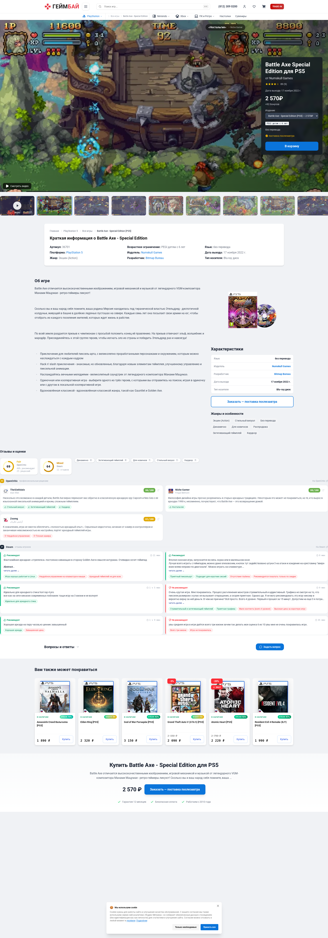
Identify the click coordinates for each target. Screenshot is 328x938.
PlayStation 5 (71, 231)
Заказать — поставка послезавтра (252, 401)
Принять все (209, 927)
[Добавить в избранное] (69, 682)
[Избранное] (254, 6)
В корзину (292, 146)
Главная (54, 231)
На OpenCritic (318, 481)
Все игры (115, 16)
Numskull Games (151, 252)
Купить (66, 739)
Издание (270, 110)
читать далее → (11, 571)
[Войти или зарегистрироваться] (244, 6)
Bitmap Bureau (155, 258)
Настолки (225, 16)
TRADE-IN (277, 6)
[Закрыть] (218, 906)
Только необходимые (185, 927)
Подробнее (141, 920)
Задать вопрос (271, 647)
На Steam (320, 547)
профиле (131, 920)
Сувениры (241, 16)
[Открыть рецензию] (158, 490)
